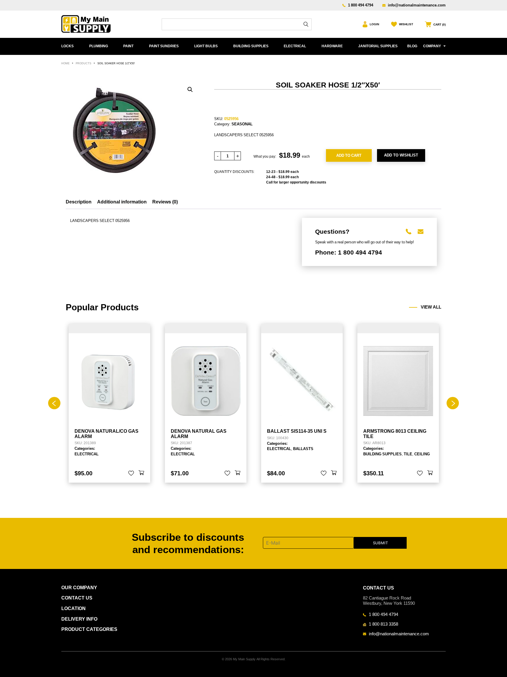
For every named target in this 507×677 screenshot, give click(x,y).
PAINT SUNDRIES (164, 46)
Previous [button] (54, 403)
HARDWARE (332, 46)
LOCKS (67, 46)
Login (374, 24)
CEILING (422, 454)
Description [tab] (79, 201)
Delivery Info (79, 619)
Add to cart (348, 155)
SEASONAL (242, 124)
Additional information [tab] (122, 201)
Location (73, 608)
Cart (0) (439, 24)
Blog (412, 46)
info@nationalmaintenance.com (417, 5)
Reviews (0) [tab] (165, 201)
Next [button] (453, 403)
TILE (408, 454)
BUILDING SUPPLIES (250, 46)
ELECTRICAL (295, 46)
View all (431, 307)
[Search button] (306, 24)
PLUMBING (98, 46)
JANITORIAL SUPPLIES (378, 46)
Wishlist (406, 24)
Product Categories (89, 629)
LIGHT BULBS (206, 46)
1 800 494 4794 (360, 5)
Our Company (79, 587)
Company (432, 46)
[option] (109, 403)
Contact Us (76, 597)
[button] (190, 89)
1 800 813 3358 (383, 624)
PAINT (128, 46)
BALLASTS (303, 448)
